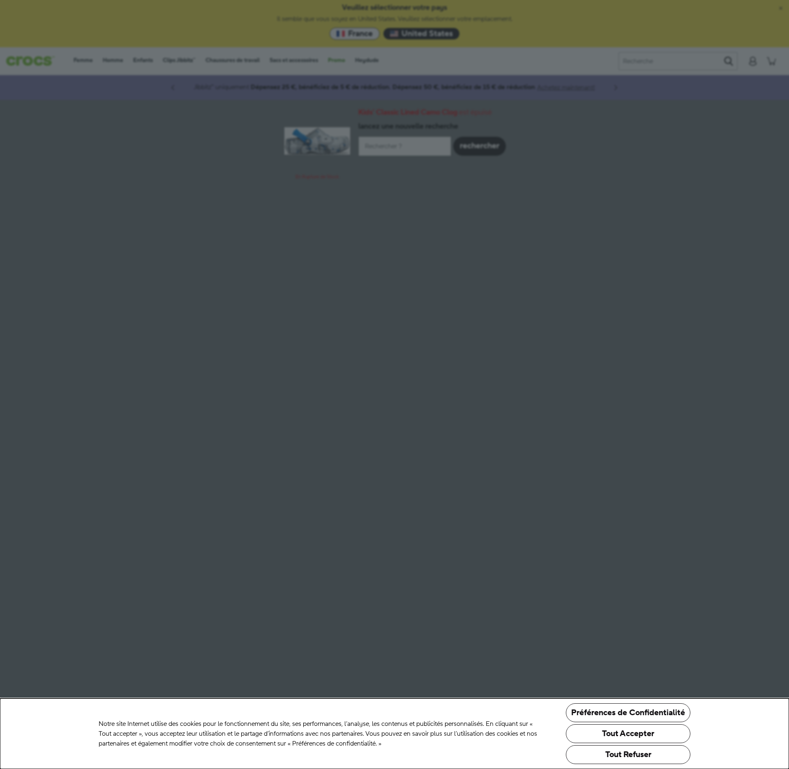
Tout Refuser (628, 754)
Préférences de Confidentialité (628, 712)
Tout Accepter (628, 733)
